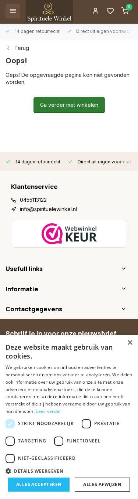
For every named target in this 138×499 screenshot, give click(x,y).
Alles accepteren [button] (38, 484)
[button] (69, 471)
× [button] (129, 343)
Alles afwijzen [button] (102, 484)
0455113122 (33, 200)
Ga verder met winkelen (69, 105)
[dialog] (69, 417)
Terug (21, 48)
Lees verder (48, 411)
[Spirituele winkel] (49, 11)
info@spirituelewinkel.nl (48, 209)
